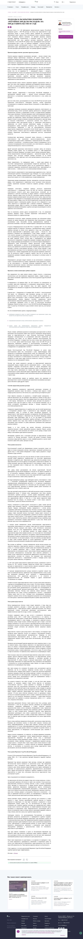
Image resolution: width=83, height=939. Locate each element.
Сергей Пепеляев (66, 22)
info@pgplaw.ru (22, 2)
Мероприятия (49, 7)
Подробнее (24, 934)
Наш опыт (35, 918)
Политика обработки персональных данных (11, 926)
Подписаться (73, 2)
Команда (33, 7)
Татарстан (47, 925)
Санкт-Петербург (48, 918)
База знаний (40, 7)
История (34, 927)
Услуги (17, 7)
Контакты (57, 7)
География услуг (25, 7)
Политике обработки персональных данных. (46, 932)
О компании (10, 7)
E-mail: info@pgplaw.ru (62, 925)
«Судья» (15, 853)
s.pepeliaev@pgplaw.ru (66, 25)
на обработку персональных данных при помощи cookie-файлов (39, 931)
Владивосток (47, 923)
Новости (34, 923)
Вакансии (35, 925)
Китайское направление (49, 927)
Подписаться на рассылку (66, 36)
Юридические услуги (25, 916)
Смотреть (10, 899)
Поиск (57, 2)
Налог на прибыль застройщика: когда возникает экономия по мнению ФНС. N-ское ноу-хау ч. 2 (18, 896)
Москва (46, 916)
